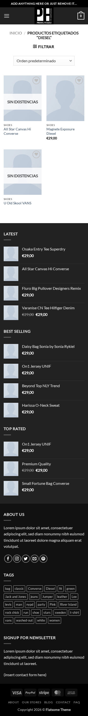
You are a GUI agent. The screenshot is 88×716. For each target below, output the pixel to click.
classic (19, 589)
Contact (63, 702)
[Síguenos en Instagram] (17, 559)
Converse (35, 589)
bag (7, 589)
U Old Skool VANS (17, 203)
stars (47, 612)
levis (8, 604)
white (41, 620)
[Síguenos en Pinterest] (43, 559)
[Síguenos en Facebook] (8, 559)
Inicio (16, 33)
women (54, 620)
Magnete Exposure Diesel (60, 131)
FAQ (77, 702)
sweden (60, 612)
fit (60, 589)
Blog (48, 702)
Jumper (47, 597)
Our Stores (31, 702)
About (13, 702)
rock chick (12, 612)
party (41, 604)
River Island (68, 604)
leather (62, 597)
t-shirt (74, 612)
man (19, 604)
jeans (34, 597)
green (70, 589)
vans (8, 620)
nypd (29, 604)
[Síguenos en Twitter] (26, 559)
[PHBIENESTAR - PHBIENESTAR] (44, 15)
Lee (74, 597)
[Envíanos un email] (35, 559)
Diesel (50, 589)
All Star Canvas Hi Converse (17, 131)
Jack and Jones (15, 597)
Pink (53, 604)
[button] (7, 16)
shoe (36, 612)
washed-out (24, 620)
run (25, 612)
